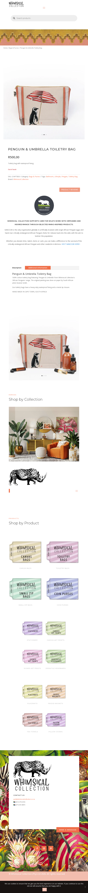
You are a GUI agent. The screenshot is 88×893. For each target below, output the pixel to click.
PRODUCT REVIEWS (69, 189)
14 (56, 456)
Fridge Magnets (55, 703)
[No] (85, 887)
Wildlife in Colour (44, 430)
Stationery (32, 640)
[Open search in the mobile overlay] (44, 18)
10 (48, 456)
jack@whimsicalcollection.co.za (24, 799)
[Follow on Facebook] (37, 848)
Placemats (32, 703)
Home (5, 48)
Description (16, 268)
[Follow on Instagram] (44, 848)
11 (50, 456)
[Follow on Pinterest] (50, 848)
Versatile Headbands (55, 668)
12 (52, 456)
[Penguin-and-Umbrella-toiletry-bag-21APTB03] (44, 139)
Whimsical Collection (21, 179)
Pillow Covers (56, 732)
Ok (45, 889)
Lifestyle (57, 176)
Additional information (37, 268)
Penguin (64, 176)
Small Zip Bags (25, 605)
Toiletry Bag (72, 176)
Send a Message (67, 830)
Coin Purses (62, 605)
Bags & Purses (14, 48)
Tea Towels (32, 732)
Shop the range (57, 437)
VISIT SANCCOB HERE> (71, 244)
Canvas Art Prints (55, 640)
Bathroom (50, 176)
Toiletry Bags (62, 568)
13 (54, 456)
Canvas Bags (25, 568)
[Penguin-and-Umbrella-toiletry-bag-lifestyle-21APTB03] (44, 380)
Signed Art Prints (32, 668)
